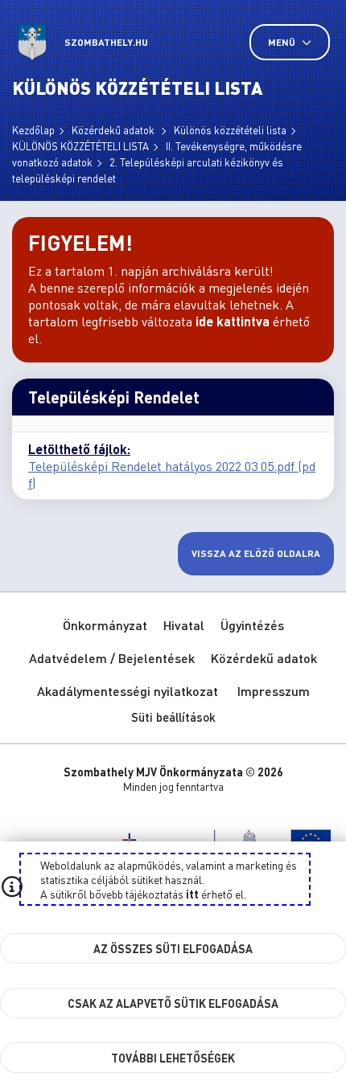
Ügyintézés (252, 624)
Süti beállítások (173, 717)
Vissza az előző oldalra (256, 553)
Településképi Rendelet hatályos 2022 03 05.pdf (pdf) (171, 474)
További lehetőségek (173, 1057)
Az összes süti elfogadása (173, 948)
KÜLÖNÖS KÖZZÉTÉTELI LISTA (80, 146)
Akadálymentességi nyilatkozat (127, 690)
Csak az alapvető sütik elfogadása (173, 1003)
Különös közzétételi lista (230, 130)
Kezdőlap (33, 130)
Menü (283, 42)
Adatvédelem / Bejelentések (112, 657)
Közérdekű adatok (114, 130)
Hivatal (183, 624)
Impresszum (273, 690)
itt (192, 893)
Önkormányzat (105, 624)
